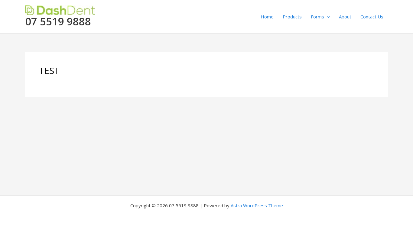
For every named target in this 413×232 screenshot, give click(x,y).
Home (267, 17)
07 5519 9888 (58, 21)
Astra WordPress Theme (257, 205)
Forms (317, 17)
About (345, 17)
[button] (327, 17)
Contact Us (371, 17)
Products (292, 17)
